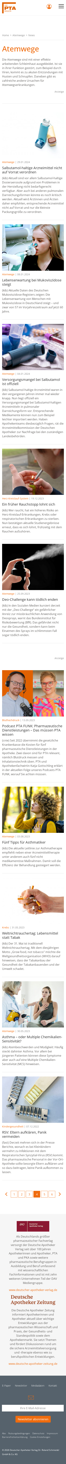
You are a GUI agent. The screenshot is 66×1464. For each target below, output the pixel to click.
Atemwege (18, 35)
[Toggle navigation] (61, 6)
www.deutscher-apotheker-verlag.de (33, 1290)
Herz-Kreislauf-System (15, 498)
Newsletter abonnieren (33, 1419)
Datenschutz (38, 1433)
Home (5, 35)
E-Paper (6, 1385)
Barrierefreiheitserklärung (14, 1437)
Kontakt (53, 1385)
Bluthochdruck (10, 720)
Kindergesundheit (12, 1126)
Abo (4, 1433)
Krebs (5, 927)
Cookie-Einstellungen (40, 1437)
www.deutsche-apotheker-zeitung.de (33, 1364)
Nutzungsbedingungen (19, 1433)
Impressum (52, 1433)
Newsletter (21, 1385)
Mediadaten (37, 1385)
